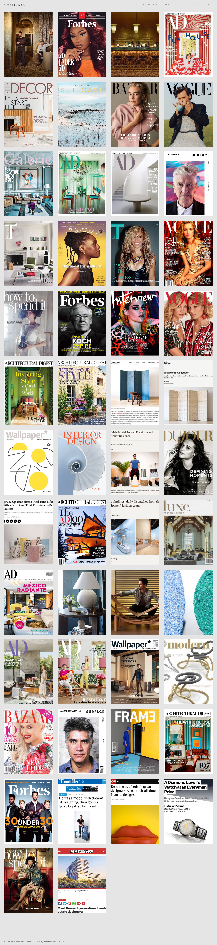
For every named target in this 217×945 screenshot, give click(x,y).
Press (185, 5)
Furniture (170, 5)
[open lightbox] (28, 44)
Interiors (132, 5)
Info (210, 5)
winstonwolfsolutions (54, 942)
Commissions (150, 5)
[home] (13, 4)
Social (198, 5)
